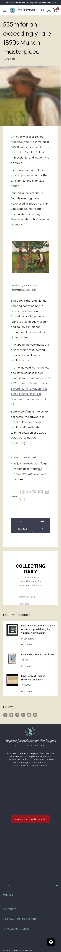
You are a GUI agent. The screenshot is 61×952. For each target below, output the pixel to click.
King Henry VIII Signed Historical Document (33, 678)
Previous (22, 528)
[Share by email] (40, 493)
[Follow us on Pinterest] (23, 715)
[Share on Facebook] (22, 493)
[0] (55, 10)
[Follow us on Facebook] (5, 715)
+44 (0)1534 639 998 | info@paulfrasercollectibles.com (30, 2)
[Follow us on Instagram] (17, 715)
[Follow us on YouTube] (29, 715)
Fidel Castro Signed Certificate (37, 654)
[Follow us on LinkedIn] (35, 715)
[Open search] (43, 10)
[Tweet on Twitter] (34, 493)
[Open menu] (4, 10)
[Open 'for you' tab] (51, 942)
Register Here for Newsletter (30, 819)
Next (41, 521)
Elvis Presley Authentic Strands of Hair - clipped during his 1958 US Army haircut (38, 629)
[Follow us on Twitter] (11, 715)
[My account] (49, 10)
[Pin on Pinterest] (28, 493)
